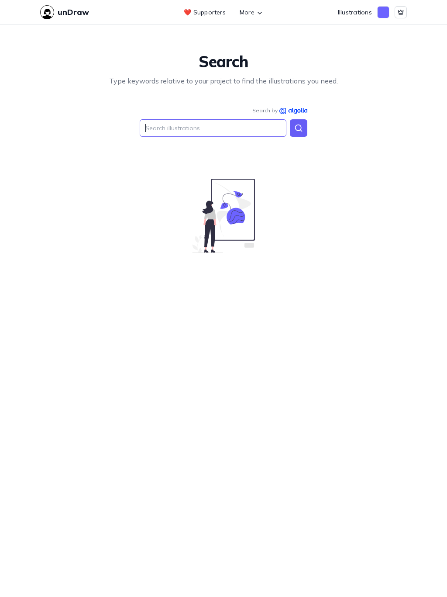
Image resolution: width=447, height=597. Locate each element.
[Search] (298, 128)
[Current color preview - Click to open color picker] (383, 12)
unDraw (73, 12)
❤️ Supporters (205, 12)
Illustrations (355, 12)
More (247, 12)
